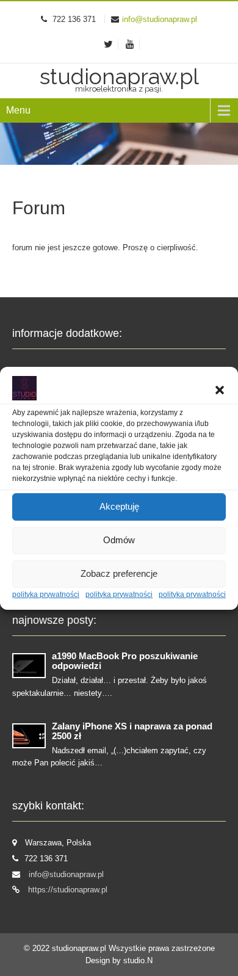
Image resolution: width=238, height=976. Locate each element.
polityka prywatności (45, 594)
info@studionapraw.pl (159, 19)
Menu (18, 110)
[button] (220, 390)
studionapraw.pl (80, 948)
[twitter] (108, 44)
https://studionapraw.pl (67, 889)
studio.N (138, 960)
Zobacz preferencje (119, 573)
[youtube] (130, 44)
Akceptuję (119, 506)
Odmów (119, 540)
